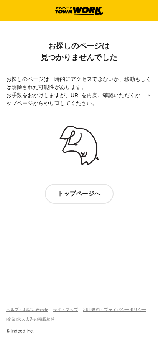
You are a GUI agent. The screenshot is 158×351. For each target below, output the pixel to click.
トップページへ (79, 193)
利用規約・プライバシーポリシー (114, 309)
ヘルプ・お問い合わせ (27, 309)
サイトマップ (65, 309)
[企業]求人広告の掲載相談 (30, 319)
